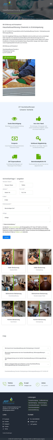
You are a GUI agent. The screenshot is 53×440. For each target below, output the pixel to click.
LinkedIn (6, 421)
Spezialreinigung (32, 402)
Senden (6, 237)
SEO (30, 438)
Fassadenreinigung (33, 400)
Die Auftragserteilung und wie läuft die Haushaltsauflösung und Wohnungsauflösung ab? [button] (25, 359)
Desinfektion (44, 405)
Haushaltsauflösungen (33, 405)
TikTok (6, 429)
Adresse (5, 189)
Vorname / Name (7, 181)
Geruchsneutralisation (33, 407)
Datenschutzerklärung (14, 227)
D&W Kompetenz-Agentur (39, 438)
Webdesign (25, 438)
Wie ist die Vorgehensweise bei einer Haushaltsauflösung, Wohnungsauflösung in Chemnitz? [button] (25, 353)
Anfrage (5, 213)
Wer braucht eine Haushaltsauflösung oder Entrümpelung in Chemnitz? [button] (22, 348)
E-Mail (5, 196)
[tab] (26, 348)
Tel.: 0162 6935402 (34, 419)
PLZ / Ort (22, 189)
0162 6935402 (11, 385)
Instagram (6, 424)
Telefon (22, 181)
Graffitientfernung (43, 400)
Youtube (6, 426)
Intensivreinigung (42, 402)
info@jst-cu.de (18, 232)
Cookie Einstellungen (7, 433)
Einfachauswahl (7, 204)
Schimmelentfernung (33, 409)
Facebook (6, 419)
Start (4, 13)
